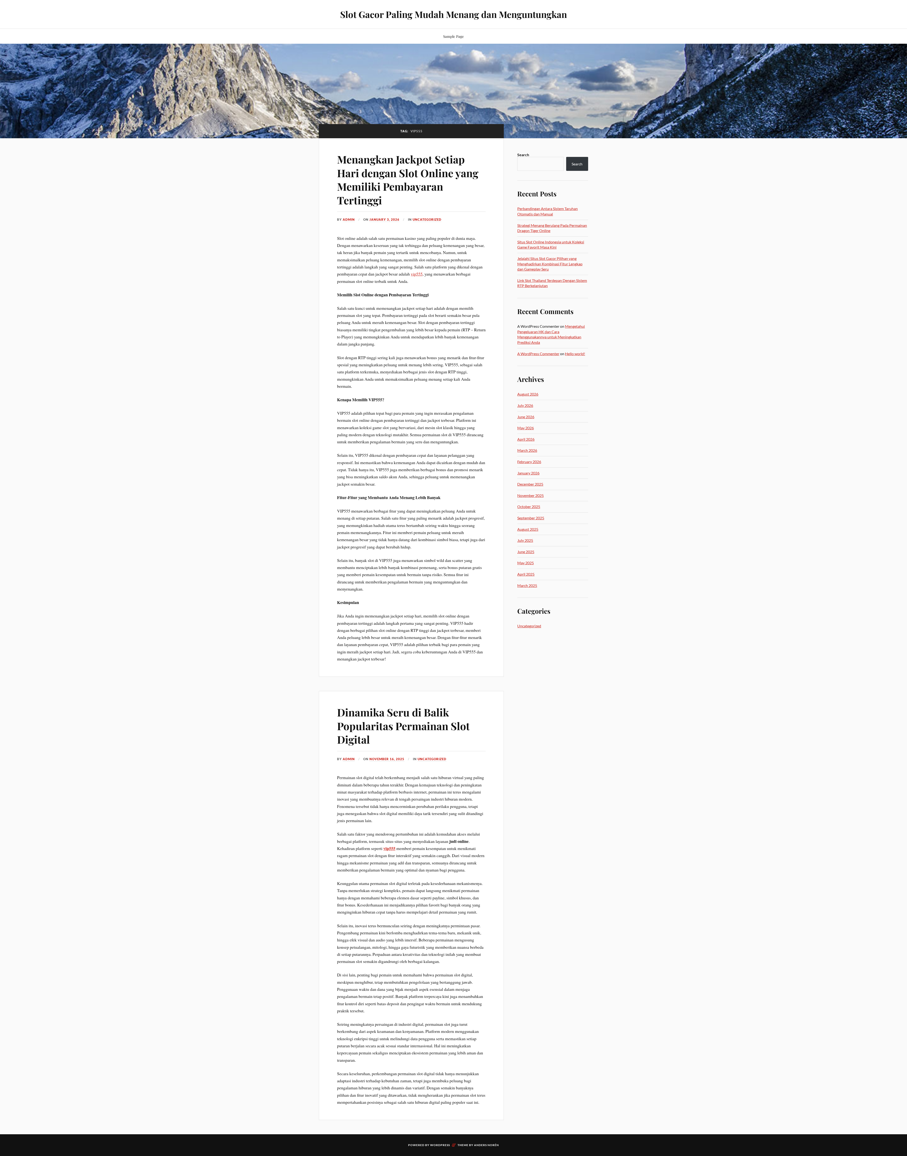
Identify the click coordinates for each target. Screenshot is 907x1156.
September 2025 (530, 518)
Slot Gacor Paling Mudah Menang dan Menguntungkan (453, 14)
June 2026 (525, 416)
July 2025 (525, 540)
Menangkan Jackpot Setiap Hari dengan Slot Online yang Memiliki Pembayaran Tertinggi (407, 179)
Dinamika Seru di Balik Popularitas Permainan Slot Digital (403, 725)
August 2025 (527, 529)
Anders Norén (486, 1145)
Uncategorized (427, 219)
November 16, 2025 (386, 759)
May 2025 (525, 563)
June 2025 (525, 551)
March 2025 (527, 585)
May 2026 (525, 428)
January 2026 (528, 473)
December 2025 (530, 484)
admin (349, 219)
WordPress (440, 1145)
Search (523, 154)
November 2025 (530, 495)
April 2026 (526, 439)
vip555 (417, 274)
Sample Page (453, 36)
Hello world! (575, 353)
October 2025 (528, 506)
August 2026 (527, 394)
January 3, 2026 (384, 219)
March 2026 (527, 450)
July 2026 (525, 405)
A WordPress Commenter (538, 353)
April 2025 (526, 574)
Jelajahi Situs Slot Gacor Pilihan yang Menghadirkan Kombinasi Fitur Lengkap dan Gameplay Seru (549, 263)
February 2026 (529, 461)
